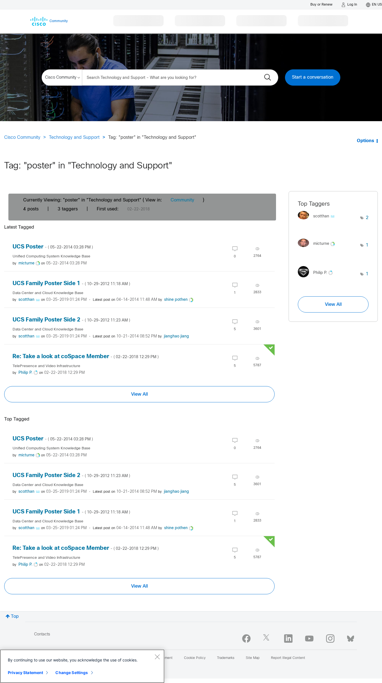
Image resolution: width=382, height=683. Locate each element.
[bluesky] (350, 637)
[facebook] (246, 638)
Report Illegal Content (288, 658)
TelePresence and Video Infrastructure (46, 366)
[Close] (157, 656)
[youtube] (309, 638)
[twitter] (267, 638)
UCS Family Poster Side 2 (71, 320)
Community (182, 200)
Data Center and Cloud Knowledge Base (48, 293)
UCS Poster (53, 247)
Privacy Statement (25, 672)
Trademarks (225, 658)
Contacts (42, 634)
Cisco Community (22, 137)
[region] (82, 666)
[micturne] (318, 248)
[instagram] (330, 638)
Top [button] (15, 616)
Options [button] (365, 141)
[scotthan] (318, 221)
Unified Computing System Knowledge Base (51, 256)
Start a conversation (312, 77)
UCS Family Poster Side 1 (71, 283)
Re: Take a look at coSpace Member (86, 356)
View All (139, 394)
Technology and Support (74, 137)
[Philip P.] (317, 278)
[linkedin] (288, 638)
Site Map (253, 658)
